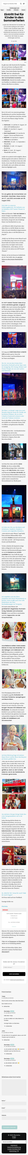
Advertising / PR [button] (14, 1151)
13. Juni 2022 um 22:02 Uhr (7, 998)
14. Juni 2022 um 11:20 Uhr (9, 1013)
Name (4, 1100)
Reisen (23, 10)
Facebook (22, 941)
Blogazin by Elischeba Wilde (10, 3)
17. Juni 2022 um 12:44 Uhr (10, 1060)
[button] (24, 3)
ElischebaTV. (5, 952)
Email (3, 1108)
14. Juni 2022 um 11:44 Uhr (9, 1046)
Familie (9, 10)
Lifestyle (16, 10)
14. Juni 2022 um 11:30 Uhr (7, 1032)
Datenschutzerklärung (17, 979)
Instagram (13, 941)
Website (14, 926)
